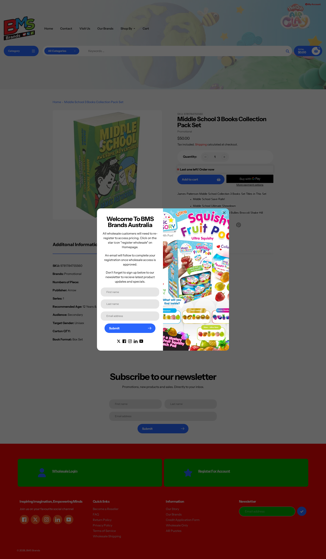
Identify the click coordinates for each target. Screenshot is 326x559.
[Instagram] (130, 341)
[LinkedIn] (136, 341)
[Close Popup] (224, 212)
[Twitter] (119, 341)
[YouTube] (141, 341)
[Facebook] (124, 341)
